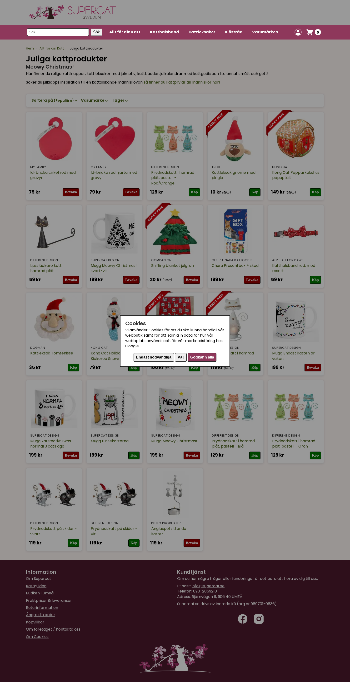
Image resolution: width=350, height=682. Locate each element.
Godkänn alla (202, 357)
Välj (181, 357)
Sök (96, 32)
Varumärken (265, 32)
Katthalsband (164, 32)
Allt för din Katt (124, 32)
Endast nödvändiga (153, 357)
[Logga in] (298, 32)
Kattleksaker (202, 32)
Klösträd (234, 32)
